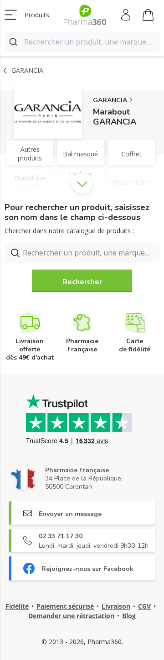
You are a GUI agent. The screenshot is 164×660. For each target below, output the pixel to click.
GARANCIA (110, 100)
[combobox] (82, 42)
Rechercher (82, 282)
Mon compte (126, 15)
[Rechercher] (14, 42)
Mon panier (148, 15)
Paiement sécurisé (65, 606)
